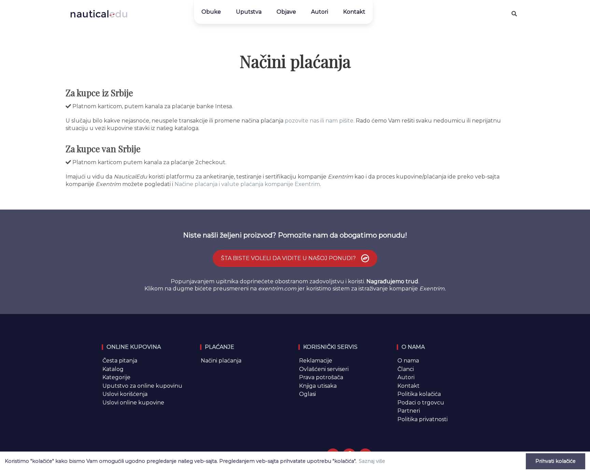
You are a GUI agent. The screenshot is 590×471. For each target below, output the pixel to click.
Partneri (408, 411)
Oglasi (307, 394)
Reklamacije (315, 360)
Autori (319, 12)
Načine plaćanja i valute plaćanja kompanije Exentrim (247, 184)
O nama (408, 360)
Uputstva (249, 12)
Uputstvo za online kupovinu (142, 386)
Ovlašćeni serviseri (324, 369)
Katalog (113, 369)
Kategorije (116, 377)
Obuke (211, 12)
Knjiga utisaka (318, 386)
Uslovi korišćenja (125, 394)
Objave (286, 12)
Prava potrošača (321, 377)
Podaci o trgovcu (420, 402)
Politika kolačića (419, 394)
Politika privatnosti (422, 419)
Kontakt (354, 12)
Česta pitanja (119, 360)
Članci (405, 369)
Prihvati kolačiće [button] (555, 461)
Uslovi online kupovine (133, 402)
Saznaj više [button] (372, 461)
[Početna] (99, 13)
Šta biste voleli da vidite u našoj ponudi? (289, 258)
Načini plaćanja (221, 360)
